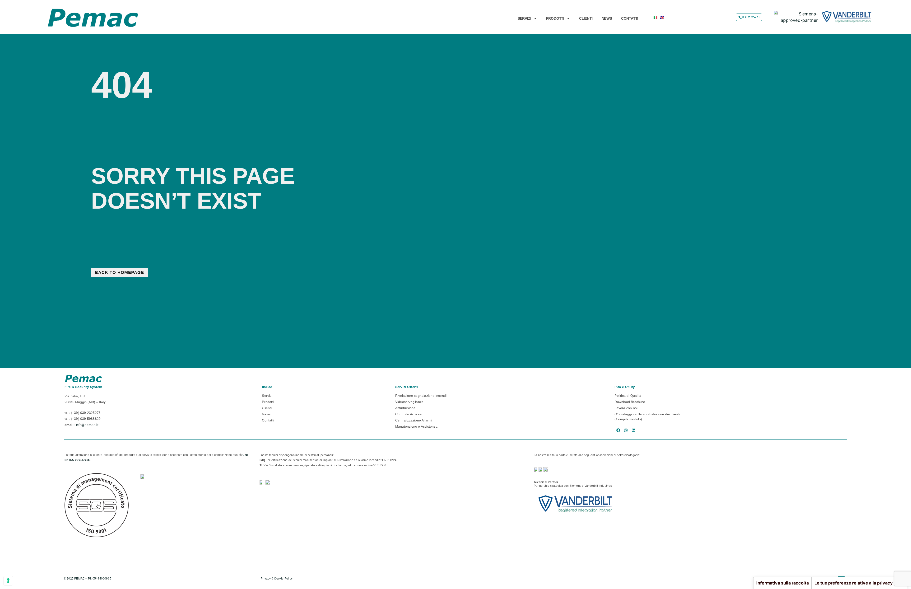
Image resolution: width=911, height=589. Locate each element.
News (607, 18)
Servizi (524, 18)
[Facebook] (618, 430)
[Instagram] (626, 430)
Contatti (629, 18)
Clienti (586, 18)
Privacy (265, 578)
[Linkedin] (633, 430)
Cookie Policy (283, 578)
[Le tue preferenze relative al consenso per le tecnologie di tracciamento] (8, 580)
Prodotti (555, 18)
